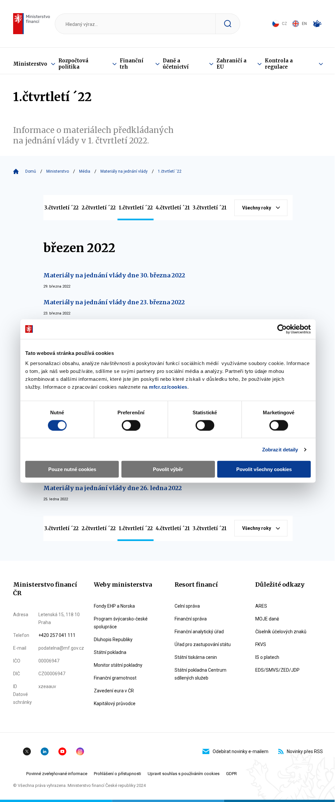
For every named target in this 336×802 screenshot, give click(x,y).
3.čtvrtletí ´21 (210, 208)
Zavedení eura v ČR (114, 690)
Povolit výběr (168, 469)
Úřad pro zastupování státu (203, 644)
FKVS (260, 644)
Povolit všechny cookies (264, 469)
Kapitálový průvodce (115, 703)
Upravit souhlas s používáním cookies (184, 773)
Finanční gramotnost (115, 678)
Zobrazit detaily (280, 449)
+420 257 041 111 (56, 635)
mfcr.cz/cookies (168, 387)
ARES (261, 606)
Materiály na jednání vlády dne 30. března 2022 (114, 275)
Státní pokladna (110, 652)
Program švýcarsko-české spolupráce (121, 622)
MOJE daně (267, 618)
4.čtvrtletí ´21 (173, 208)
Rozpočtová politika (73, 63)
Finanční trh (131, 63)
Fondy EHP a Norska (114, 606)
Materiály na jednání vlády (124, 171)
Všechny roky (256, 207)
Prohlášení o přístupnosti (117, 773)
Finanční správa (191, 618)
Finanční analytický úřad (199, 631)
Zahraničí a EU (231, 63)
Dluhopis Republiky (113, 639)
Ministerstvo (30, 64)
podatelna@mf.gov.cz (61, 648)
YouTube (62, 751)
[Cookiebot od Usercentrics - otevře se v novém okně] (282, 329)
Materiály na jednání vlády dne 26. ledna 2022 (112, 488)
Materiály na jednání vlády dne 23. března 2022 (114, 302)
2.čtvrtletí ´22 (99, 208)
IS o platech (267, 657)
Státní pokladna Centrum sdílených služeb (200, 674)
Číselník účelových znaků (280, 631)
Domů (30, 171)
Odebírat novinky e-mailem (240, 751)
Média (84, 171)
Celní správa (187, 606)
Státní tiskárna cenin (196, 657)
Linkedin (45, 751)
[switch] (131, 425)
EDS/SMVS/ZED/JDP (277, 670)
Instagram (80, 751)
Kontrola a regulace (279, 63)
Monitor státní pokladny (118, 665)
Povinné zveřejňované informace (56, 773)
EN (304, 23)
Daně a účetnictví (176, 63)
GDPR (231, 773)
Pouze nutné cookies (72, 469)
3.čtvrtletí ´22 (61, 208)
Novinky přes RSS (305, 751)
